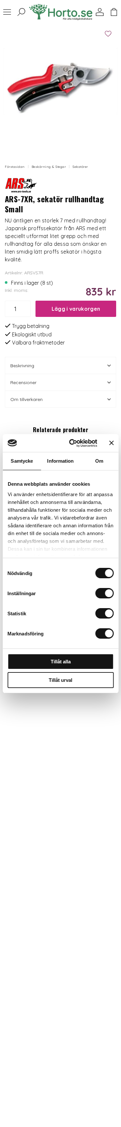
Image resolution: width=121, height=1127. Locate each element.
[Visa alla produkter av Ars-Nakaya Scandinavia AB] (21, 184)
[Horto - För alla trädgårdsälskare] (60, 12)
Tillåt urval (60, 680)
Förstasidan (15, 167)
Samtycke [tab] (22, 461)
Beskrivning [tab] (22, 366)
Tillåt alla (61, 661)
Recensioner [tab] (23, 382)
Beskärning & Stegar (49, 167)
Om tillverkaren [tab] (26, 399)
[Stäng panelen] (111, 443)
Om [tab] (99, 461)
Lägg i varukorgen (76, 309)
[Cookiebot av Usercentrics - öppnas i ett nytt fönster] (72, 443)
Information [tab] (60, 461)
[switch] (104, 593)
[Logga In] (100, 12)
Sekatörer (80, 167)
